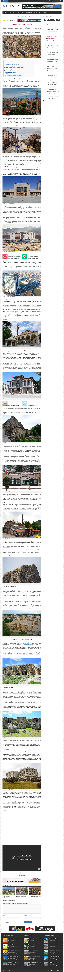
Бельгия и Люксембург (52, 50)
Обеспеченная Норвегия (52, 86)
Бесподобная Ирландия (52, 54)
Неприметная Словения (52, 84)
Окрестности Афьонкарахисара (11, 70)
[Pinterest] (45, 1)
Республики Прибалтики (52, 96)
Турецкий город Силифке (35, 896)
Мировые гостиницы (13, 402)
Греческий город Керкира (34, 950)
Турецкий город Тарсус (21, 896)
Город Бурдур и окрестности (6, 897)
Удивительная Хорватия (52, 34)
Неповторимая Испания (52, 27)
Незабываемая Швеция (52, 93)
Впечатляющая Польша (52, 73)
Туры (44, 12)
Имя (4, 915)
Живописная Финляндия (52, 91)
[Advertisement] (52, 115)
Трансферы (28, 12)
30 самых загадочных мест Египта (15, 0)
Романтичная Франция (52, 56)
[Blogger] (48, 1)
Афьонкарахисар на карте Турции (13, 75)
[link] (8, 894)
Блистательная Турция (16, 16)
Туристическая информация (14, 941)
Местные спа (8, 73)
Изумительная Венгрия (52, 75)
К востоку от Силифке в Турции (35, 944)
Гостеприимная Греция (52, 31)
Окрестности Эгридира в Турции (55, 938)
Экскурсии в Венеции (13, 962)
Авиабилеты (19, 12)
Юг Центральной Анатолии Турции (55, 950)
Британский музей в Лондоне (35, 938)
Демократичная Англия (52, 24)
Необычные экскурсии (13, 965)
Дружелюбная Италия (52, 59)
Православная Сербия (52, 77)
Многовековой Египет (51, 43)
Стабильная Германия (52, 63)
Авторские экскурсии (33, 254)
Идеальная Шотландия (52, 61)
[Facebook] (42, 1)
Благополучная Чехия (51, 66)
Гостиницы (37, 12)
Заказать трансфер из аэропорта (15, 950)
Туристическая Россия (52, 45)
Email (25, 915)
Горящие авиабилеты (33, 402)
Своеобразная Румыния (52, 80)
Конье (33, 494)
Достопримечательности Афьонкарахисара (13, 67)
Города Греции (32, 953)
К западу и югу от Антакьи (55, 956)
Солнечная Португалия (52, 47)
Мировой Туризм (7, 16)
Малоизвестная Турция (34, 947)
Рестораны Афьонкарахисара (12, 66)
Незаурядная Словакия (52, 68)
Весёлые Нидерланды (52, 52)
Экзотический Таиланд (52, 40)
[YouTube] (46, 1)
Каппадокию (26, 644)
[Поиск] (61, 1)
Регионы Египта (32, 959)
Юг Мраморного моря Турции (35, 962)
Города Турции (25, 16)
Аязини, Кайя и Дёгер (10, 72)
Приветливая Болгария (52, 82)
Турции (28, 408)
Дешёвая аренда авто (14, 254)
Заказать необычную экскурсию (15, 938)
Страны (11, 12)
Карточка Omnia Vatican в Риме (15, 944)
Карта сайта (47, 970)
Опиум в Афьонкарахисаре (11, 69)
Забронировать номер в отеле (15, 956)
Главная (60, 970)
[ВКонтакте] (51, 1)
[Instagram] (49, 1)
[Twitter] (43, 1)
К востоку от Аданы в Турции (55, 962)
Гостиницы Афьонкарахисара (12, 64)
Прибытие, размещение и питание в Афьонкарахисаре (16, 62)
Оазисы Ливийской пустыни (34, 956)
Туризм (5, 12)
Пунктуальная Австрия (52, 70)
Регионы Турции (53, 953)
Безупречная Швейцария (52, 29)
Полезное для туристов (52, 98)
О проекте (54, 970)
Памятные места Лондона (34, 941)
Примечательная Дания (52, 89)
